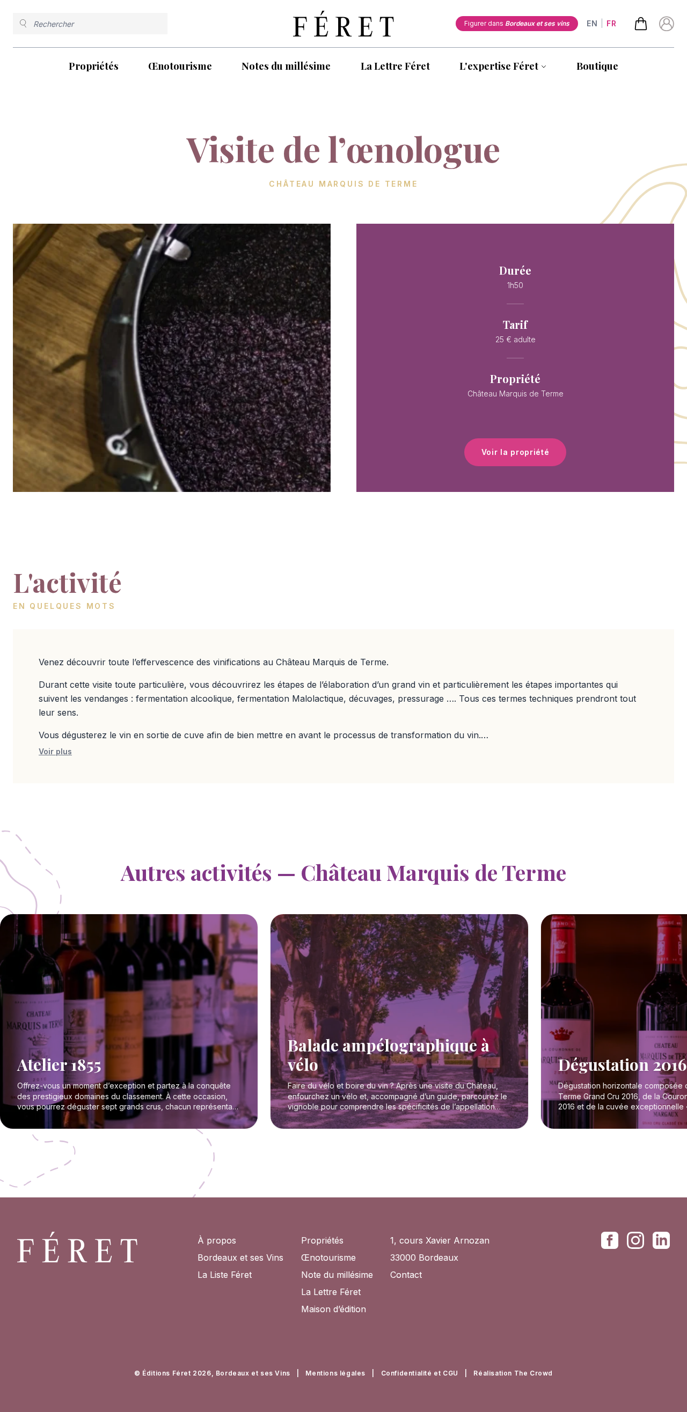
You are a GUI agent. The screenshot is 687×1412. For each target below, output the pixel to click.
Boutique (597, 65)
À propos (217, 1240)
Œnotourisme (180, 65)
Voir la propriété (515, 452)
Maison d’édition (333, 1309)
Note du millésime (337, 1274)
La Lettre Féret (395, 65)
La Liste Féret (225, 1274)
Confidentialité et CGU (419, 1373)
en (592, 23)
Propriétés (94, 65)
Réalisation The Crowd (513, 1373)
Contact (406, 1274)
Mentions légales (335, 1373)
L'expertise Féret (498, 65)
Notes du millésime (286, 65)
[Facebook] (609, 1240)
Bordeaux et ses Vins (240, 1257)
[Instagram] (635, 1240)
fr (611, 23)
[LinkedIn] (661, 1240)
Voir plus (55, 751)
